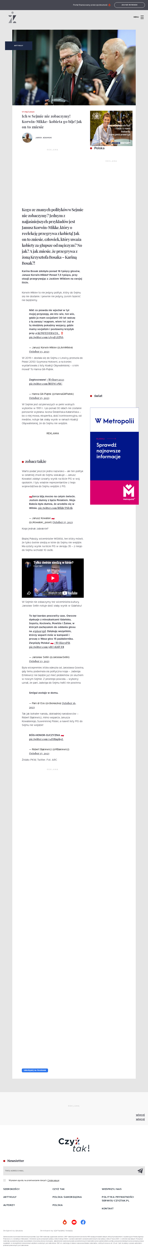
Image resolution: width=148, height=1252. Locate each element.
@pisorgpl (39, 631)
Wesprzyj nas (111, 1189)
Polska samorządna (67, 1197)
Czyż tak (59, 1189)
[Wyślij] (140, 1171)
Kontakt (108, 1209)
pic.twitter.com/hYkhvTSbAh (55, 508)
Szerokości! (11, 1189)
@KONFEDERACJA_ (47, 333)
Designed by (9, 1231)
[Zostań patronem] (64, 1222)
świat (97, 396)
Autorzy (9, 1205)
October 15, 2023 (39, 398)
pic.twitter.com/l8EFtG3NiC (45, 383)
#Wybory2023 (55, 379)
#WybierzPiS (62, 643)
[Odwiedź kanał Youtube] (74, 1222)
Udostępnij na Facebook (35, 1070)
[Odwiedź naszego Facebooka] (83, 1222)
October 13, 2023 (39, 351)
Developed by (47, 1231)
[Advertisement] (53, 178)
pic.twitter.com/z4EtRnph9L (46, 739)
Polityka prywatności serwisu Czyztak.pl (118, 1199)
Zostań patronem (130, 5)
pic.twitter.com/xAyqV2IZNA (46, 337)
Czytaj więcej (53, 1180)
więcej (140, 1115)
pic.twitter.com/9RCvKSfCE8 (46, 647)
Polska (99, 148)
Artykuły (18, 45)
